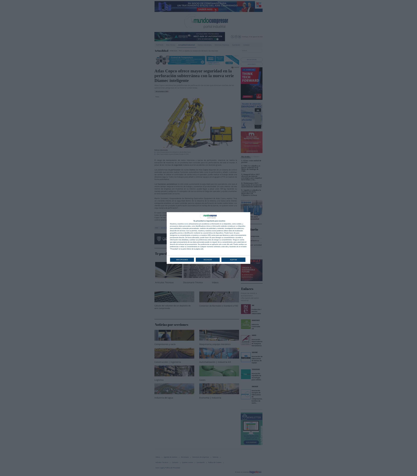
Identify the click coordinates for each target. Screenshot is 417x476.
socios (186, 224)
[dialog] (208, 238)
